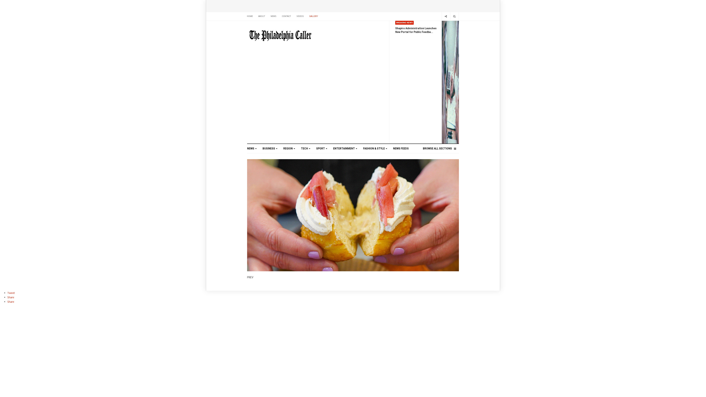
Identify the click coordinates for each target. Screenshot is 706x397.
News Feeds (401, 149)
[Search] (454, 16)
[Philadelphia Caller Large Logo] (280, 36)
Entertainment (344, 149)
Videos (300, 16)
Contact (286, 16)
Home (250, 16)
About (261, 16)
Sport (320, 149)
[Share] (445, 16)
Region (288, 149)
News (273, 16)
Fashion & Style (374, 149)
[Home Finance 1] (450, 82)
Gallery (313, 16)
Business (269, 149)
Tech (305, 149)
